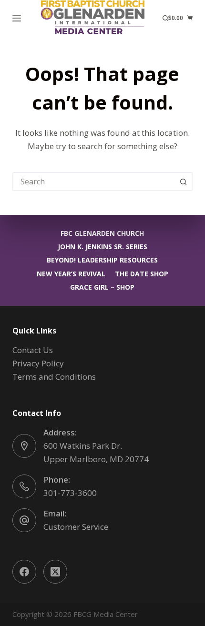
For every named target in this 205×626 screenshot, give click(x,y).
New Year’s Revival (71, 274)
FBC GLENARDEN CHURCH (102, 233)
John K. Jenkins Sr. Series (102, 246)
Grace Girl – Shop (102, 287)
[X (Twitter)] (55, 572)
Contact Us (32, 349)
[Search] (165, 18)
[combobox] (93, 181)
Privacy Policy (38, 363)
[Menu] (16, 18)
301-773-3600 (70, 492)
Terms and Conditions (54, 376)
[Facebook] (24, 572)
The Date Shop (141, 274)
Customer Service (75, 526)
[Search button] (183, 181)
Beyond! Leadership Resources (102, 260)
